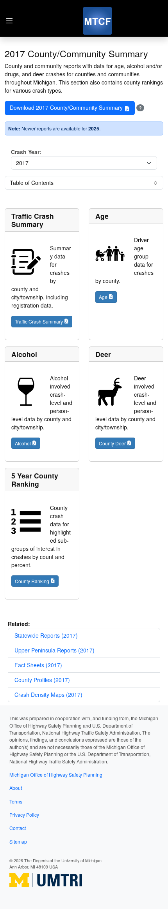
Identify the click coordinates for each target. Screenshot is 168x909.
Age (102, 216)
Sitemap (18, 841)
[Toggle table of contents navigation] (9, 21)
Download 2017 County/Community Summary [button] (67, 107)
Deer (103, 354)
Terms (15, 801)
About (15, 787)
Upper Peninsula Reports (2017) (54, 650)
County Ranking (32, 581)
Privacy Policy (24, 814)
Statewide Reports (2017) (46, 635)
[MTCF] (97, 21)
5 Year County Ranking (34, 480)
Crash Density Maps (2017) (48, 694)
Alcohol (24, 354)
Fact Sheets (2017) (38, 665)
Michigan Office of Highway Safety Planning (55, 774)
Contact (17, 828)
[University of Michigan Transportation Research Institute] (45, 880)
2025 (93, 128)
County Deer (112, 443)
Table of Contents (32, 182)
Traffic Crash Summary (32, 220)
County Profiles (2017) (42, 680)
